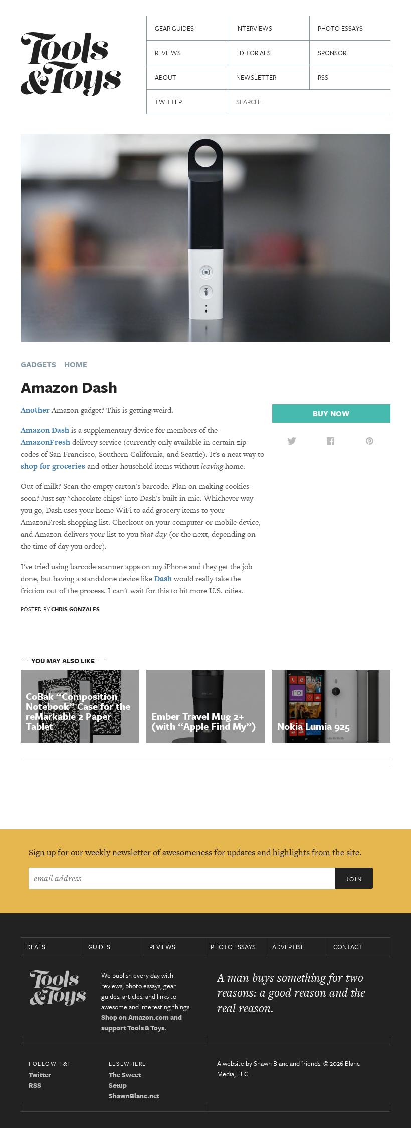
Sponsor (332, 53)
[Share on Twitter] (291, 440)
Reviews (168, 53)
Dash (163, 578)
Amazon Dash (45, 430)
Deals (35, 947)
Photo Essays (340, 28)
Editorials (253, 53)
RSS (323, 77)
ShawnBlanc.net (134, 1096)
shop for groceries (53, 466)
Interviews (254, 28)
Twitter (168, 102)
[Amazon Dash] (205, 237)
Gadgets (38, 364)
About (165, 77)
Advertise (288, 947)
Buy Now (331, 413)
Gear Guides (174, 28)
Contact (347, 947)
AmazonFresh (45, 442)
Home (75, 364)
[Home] (71, 65)
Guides (99, 947)
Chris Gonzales (75, 609)
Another (35, 410)
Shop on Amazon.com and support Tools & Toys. (141, 1022)
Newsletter (256, 77)
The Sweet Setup (125, 1080)
